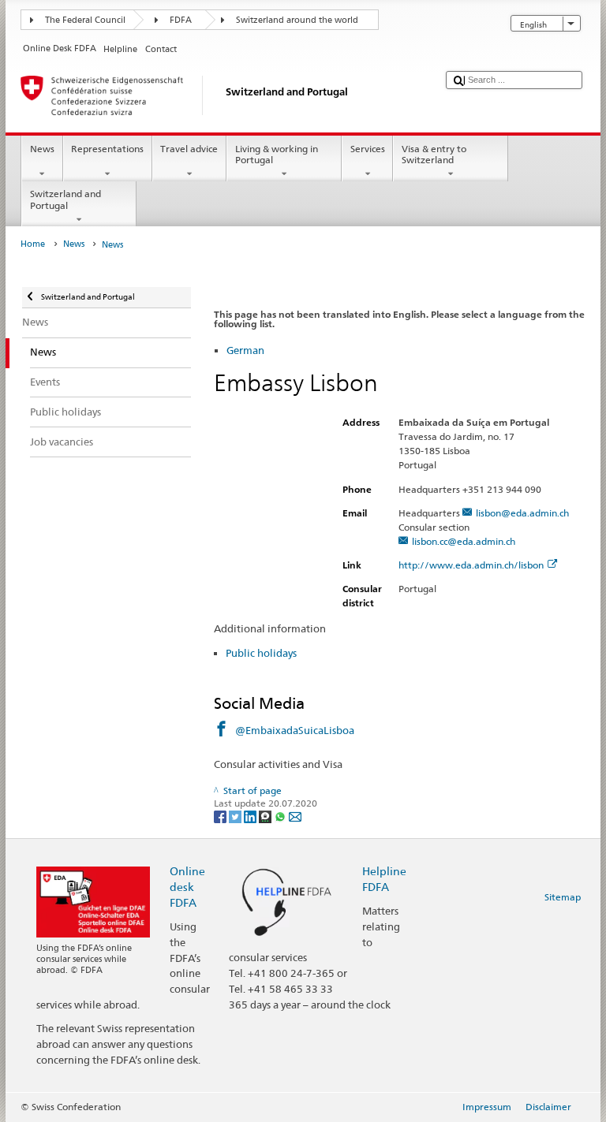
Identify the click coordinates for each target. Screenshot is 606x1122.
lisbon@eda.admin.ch (522, 513)
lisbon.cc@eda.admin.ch (463, 541)
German (245, 350)
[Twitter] (236, 816)
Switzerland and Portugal (65, 199)
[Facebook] (221, 816)
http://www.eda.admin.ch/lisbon (471, 565)
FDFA (181, 20)
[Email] (295, 816)
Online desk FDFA (187, 886)
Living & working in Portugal (276, 154)
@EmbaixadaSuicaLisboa (294, 730)
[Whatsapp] (281, 816)
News (42, 149)
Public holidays (261, 653)
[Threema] (266, 816)
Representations (107, 149)
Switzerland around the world (297, 20)
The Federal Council (85, 20)
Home (33, 244)
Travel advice (189, 149)
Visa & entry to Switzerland (434, 154)
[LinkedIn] (251, 816)
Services (367, 149)
